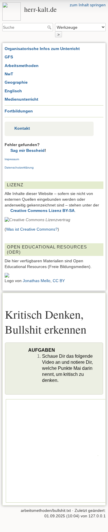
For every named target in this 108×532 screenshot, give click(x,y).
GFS (9, 57)
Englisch (13, 91)
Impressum (12, 159)
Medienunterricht (21, 99)
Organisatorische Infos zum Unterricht (42, 48)
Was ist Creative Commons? (32, 229)
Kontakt (22, 128)
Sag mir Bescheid (27, 150)
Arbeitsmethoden (22, 65)
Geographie (16, 82)
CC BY (59, 280)
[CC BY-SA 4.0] (37, 219)
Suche (50, 27)
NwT (9, 74)
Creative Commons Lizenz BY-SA (42, 210)
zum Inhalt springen (88, 5)
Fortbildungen (19, 111)
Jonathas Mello (36, 280)
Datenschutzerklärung (19, 167)
